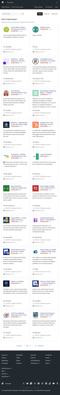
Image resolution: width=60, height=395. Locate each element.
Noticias (4, 358)
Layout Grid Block (46, 154)
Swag (47, 363)
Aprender (33, 355)
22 (35, 346)
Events (47, 358)
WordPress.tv (35, 363)
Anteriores (19, 345)
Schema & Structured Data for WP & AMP (47, 314)
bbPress (5, 374)
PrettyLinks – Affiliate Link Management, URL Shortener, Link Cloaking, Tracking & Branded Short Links (19, 155)
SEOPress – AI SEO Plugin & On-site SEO (18, 60)
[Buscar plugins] (22, 13)
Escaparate (19, 355)
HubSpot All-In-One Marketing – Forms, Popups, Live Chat (46, 123)
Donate (48, 360)
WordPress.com (7, 368)
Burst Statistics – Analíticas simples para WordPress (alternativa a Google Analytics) (19, 187)
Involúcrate (48, 355)
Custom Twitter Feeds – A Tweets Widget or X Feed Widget (48, 282)
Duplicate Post (45, 27)
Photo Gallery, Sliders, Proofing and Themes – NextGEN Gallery (18, 28)
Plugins (18, 360)
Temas (18, 358)
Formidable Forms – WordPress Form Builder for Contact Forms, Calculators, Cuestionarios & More (48, 60)
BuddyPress (6, 376)
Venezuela (8, 383)
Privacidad (5, 363)
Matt (4, 371)
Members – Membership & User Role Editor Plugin (19, 123)
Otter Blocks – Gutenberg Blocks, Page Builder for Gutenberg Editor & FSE (19, 92)
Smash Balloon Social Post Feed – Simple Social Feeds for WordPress (18, 250)
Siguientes (41, 345)
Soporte (33, 358)
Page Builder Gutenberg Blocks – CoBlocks (48, 91)
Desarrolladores (35, 360)
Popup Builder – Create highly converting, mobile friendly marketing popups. (18, 219)
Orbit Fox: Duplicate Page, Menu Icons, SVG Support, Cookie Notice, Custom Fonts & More (19, 314)
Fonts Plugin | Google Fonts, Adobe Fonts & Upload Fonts (47, 187)
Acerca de (4, 355)
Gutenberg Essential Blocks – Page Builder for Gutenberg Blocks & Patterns (48, 219)
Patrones (18, 363)
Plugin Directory (6, 7)
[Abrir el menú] (57, 2)
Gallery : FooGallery (17, 281)
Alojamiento (5, 360)
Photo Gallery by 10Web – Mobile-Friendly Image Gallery (48, 250)
